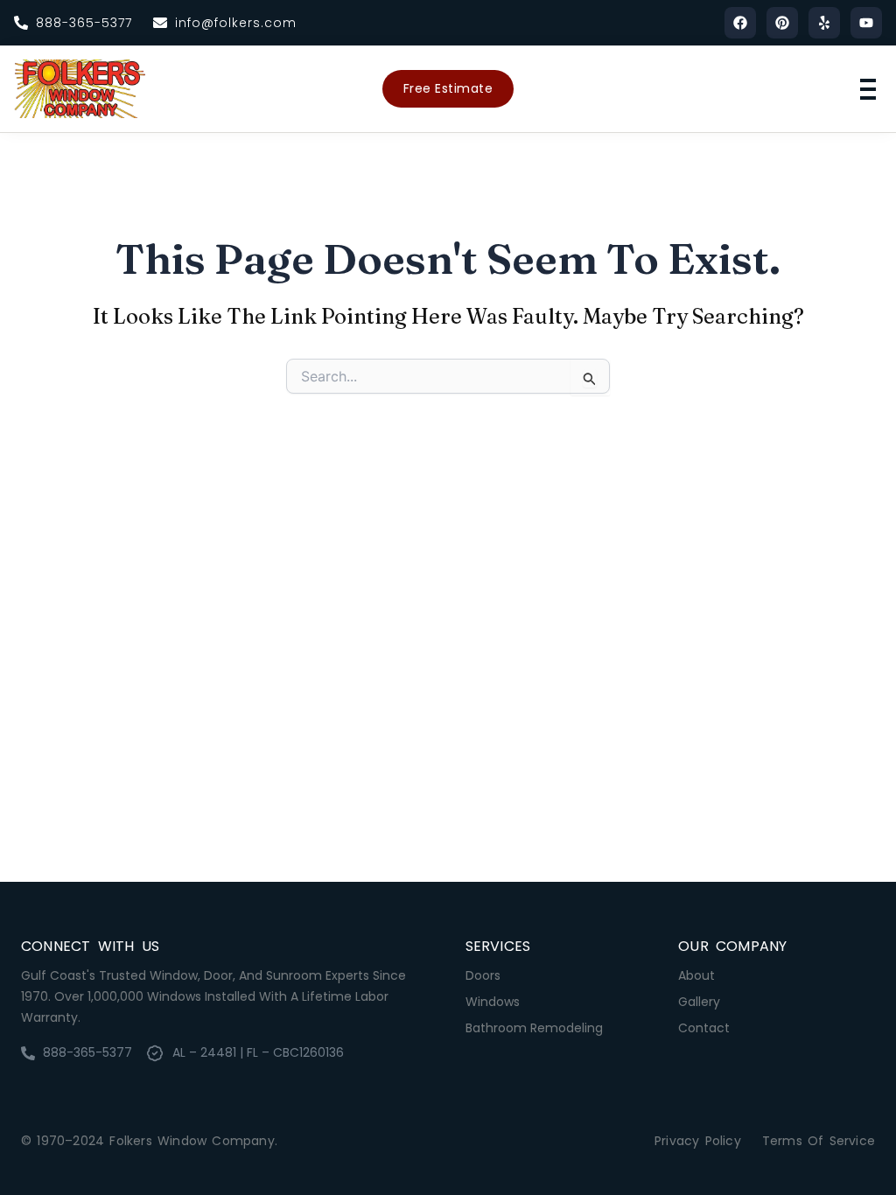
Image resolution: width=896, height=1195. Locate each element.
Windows (493, 1001)
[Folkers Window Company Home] (79, 88)
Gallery (699, 1001)
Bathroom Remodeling (534, 1028)
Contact (704, 1028)
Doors (483, 975)
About (696, 975)
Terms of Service (818, 1141)
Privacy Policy (697, 1141)
